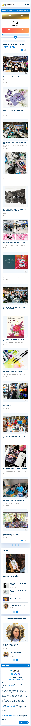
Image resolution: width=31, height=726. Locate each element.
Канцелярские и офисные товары (9, 5)
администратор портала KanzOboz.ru (15, 679)
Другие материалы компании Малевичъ (14, 619)
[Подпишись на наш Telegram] (12, 674)
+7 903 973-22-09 (15, 678)
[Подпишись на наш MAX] (19, 674)
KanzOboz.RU (6, 665)
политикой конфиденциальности (18, 709)
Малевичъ (9, 47)
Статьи (5, 551)
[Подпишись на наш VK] (15, 674)
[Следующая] (27, 50)
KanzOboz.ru (12, 685)
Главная (5, 41)
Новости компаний (20, 41)
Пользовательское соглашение (10, 706)
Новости (6, 34)
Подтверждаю (24, 722)
